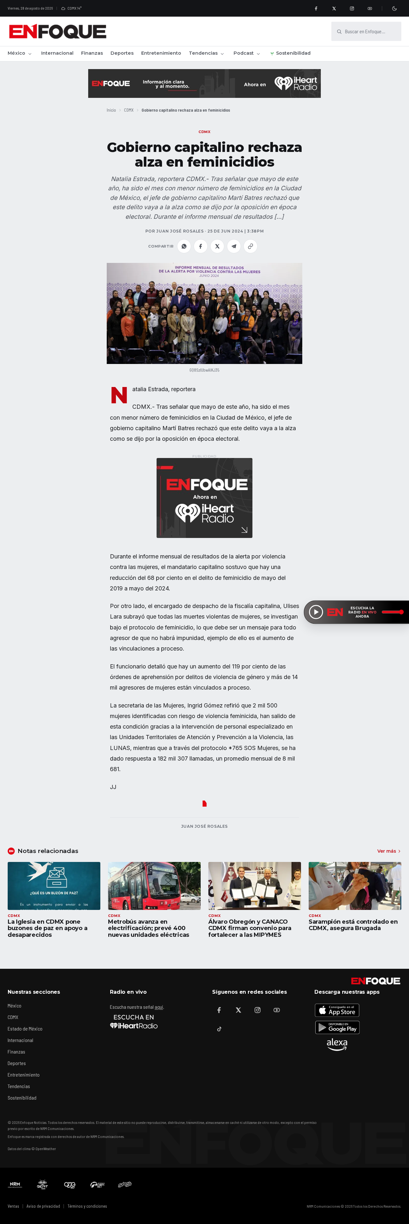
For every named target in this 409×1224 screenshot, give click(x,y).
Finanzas (92, 53)
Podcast (244, 53)
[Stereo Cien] (97, 1184)
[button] (204, 313)
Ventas (13, 1206)
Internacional (57, 53)
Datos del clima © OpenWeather (32, 1148)
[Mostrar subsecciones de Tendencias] (222, 53)
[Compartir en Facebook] (201, 246)
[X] (334, 8)
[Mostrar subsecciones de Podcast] (258, 53)
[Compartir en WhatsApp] (184, 246)
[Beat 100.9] (42, 1184)
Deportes (122, 53)
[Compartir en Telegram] (234, 246)
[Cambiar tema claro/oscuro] (394, 8)
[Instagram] (352, 8)
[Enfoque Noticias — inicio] (57, 31)
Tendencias (203, 53)
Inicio (111, 110)
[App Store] (337, 1010)
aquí (159, 1007)
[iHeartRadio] (134, 1022)
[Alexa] (337, 1045)
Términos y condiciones (87, 1206)
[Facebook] (316, 8)
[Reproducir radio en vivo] (316, 612)
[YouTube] (370, 8)
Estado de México (25, 1028)
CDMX (129, 110)
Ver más (386, 851)
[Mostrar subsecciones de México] (30, 53)
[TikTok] (219, 1029)
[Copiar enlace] (250, 246)
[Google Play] (337, 1027)
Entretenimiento (161, 53)
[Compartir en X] (217, 246)
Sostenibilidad (293, 53)
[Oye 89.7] (70, 1184)
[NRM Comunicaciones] (15, 1184)
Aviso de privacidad (43, 1206)
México (16, 53)
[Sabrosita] (125, 1184)
